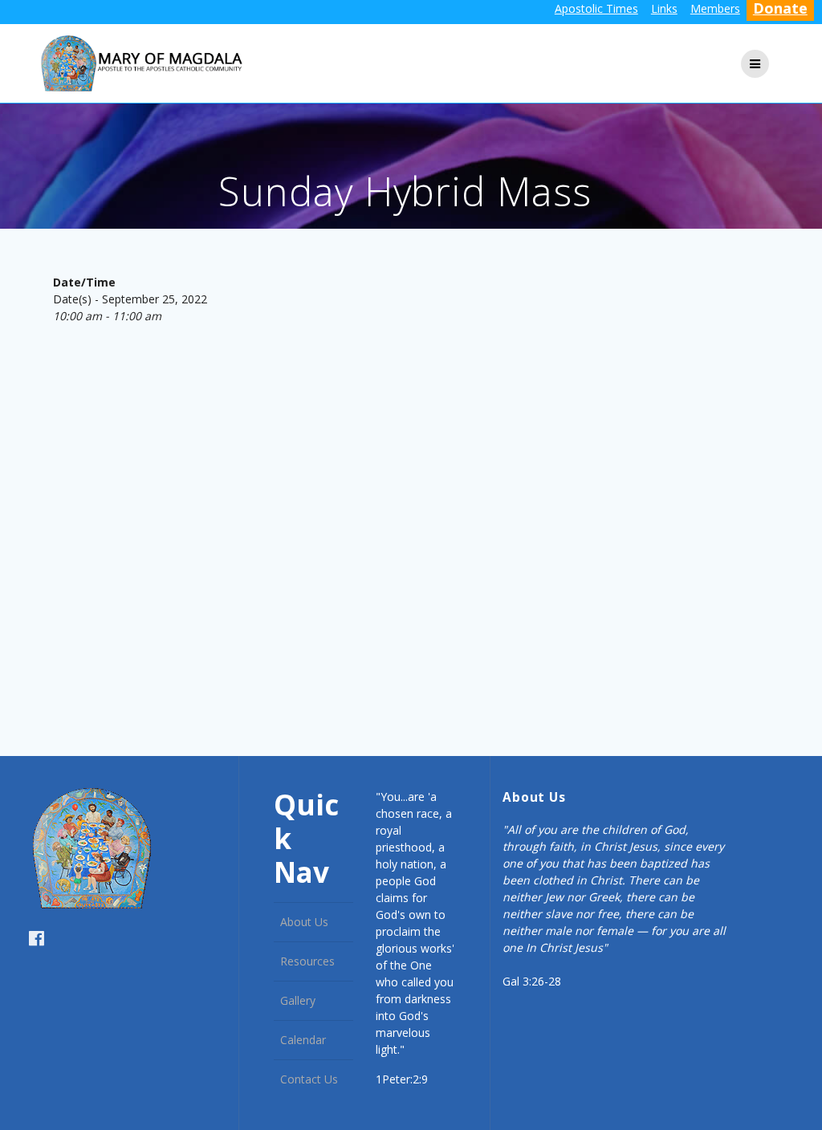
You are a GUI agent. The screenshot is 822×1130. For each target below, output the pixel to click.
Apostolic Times (596, 8)
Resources (307, 961)
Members (715, 8)
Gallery (297, 1000)
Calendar (303, 1039)
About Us (304, 921)
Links (664, 8)
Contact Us (309, 1079)
